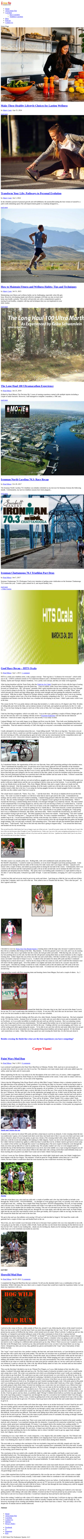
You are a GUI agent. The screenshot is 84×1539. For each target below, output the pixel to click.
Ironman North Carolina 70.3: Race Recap (25, 479)
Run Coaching (15, 15)
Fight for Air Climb (44, 684)
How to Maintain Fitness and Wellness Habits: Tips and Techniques (38, 286)
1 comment (26, 673)
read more (4, 114)
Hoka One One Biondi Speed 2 (27, 949)
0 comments (26, 1063)
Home (7, 9)
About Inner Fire (11, 11)
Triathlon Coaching (16, 17)
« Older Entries (6, 589)
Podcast (8, 21)
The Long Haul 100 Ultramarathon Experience (27, 386)
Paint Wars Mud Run (13, 1058)
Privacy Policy (10, 1524)
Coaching (8, 13)
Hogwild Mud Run (11, 1274)
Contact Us (9, 23)
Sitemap (8, 1522)
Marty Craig (7, 110)
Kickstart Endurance (48, 716)
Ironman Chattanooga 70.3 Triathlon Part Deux (27, 572)
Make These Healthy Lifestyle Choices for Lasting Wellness (34, 105)
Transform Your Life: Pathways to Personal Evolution (31, 193)
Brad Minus (7, 391)
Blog (7, 19)
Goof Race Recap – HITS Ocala (19, 668)
